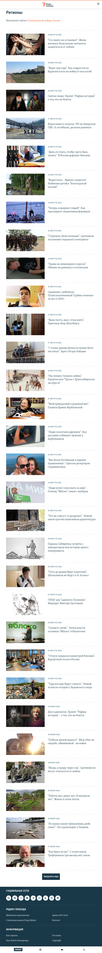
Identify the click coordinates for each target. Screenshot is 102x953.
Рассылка (56, 936)
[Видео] (62, 949)
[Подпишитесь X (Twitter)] (21, 898)
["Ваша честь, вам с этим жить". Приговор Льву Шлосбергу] (25, 324)
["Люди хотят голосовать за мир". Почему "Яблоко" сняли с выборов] (25, 492)
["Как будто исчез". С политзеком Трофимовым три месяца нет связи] (25, 856)
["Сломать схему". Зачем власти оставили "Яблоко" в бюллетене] (25, 632)
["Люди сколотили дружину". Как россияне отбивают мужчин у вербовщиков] (25, 436)
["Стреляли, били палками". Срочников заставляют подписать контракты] (25, 240)
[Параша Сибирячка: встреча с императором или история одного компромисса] (25, 548)
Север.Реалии (34, 21)
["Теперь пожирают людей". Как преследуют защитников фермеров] (25, 212)
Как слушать (12, 936)
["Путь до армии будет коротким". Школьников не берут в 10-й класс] (25, 576)
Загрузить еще (51, 876)
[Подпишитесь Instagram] (39, 898)
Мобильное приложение (17, 915)
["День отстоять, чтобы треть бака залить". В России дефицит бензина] (25, 156)
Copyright (56, 941)
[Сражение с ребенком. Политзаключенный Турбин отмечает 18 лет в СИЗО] (25, 296)
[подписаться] (57, 898)
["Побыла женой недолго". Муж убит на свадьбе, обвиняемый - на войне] (25, 744)
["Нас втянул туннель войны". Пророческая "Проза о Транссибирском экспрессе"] (25, 380)
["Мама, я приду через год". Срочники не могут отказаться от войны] (25, 772)
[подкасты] (40, 949)
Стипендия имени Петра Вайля (21, 920)
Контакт (56, 920)
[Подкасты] (51, 898)
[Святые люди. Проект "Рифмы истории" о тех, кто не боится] (25, 100)
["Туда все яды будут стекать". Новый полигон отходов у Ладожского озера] (25, 688)
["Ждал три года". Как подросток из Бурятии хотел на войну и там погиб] (25, 72)
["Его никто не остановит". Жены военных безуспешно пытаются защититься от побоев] (25, 44)
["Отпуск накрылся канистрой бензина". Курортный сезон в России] (25, 660)
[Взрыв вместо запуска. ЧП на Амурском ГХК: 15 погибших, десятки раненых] (25, 128)
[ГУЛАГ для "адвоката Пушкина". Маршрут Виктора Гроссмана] (25, 604)
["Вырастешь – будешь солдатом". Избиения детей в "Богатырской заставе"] (25, 184)
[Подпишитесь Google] (8, 898)
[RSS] (45, 898)
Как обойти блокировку (17, 941)
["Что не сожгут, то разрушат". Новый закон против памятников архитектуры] (25, 520)
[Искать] (84, 949)
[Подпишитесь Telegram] (33, 898)
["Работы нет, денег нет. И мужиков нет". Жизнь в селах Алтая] (25, 800)
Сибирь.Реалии (52, 21)
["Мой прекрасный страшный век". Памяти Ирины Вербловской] (25, 408)
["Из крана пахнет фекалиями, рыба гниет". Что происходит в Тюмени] (25, 828)
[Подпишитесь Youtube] (27, 898)
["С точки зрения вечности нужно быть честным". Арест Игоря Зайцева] (25, 352)
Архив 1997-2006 (60, 915)
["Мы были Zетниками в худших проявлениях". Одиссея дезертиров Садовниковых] (25, 464)
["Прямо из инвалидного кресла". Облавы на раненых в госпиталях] (25, 268)
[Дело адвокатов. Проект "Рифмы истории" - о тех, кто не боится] (25, 716)
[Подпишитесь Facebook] (14, 898)
